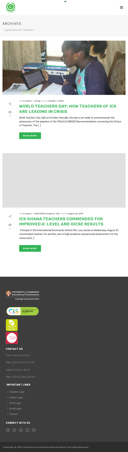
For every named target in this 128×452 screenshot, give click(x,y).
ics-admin (27, 101)
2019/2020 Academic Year (47, 213)
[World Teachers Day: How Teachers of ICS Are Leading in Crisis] (64, 68)
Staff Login (15, 403)
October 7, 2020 (56, 101)
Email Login (15, 408)
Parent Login (16, 397)
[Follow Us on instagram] (21, 430)
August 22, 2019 (75, 213)
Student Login (17, 392)
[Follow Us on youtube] (34, 430)
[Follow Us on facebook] (8, 430)
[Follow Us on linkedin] (14, 430)
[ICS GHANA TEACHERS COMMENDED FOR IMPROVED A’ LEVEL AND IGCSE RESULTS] (64, 180)
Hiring (37, 101)
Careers (13, 414)
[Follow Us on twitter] (27, 430)
